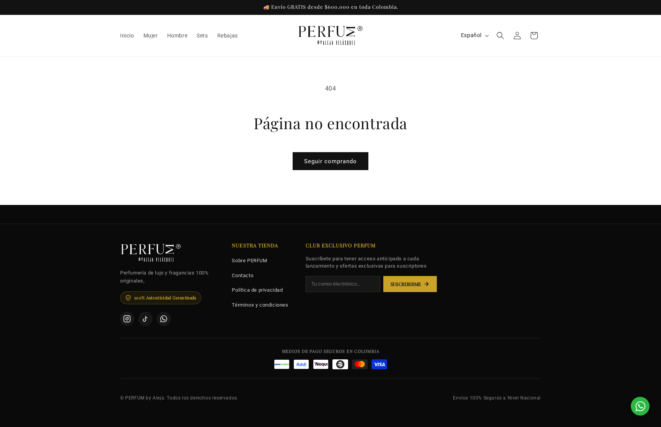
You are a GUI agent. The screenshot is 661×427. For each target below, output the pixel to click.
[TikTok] (145, 319)
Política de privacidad (257, 290)
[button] (500, 35)
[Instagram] (127, 319)
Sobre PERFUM (249, 260)
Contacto (242, 275)
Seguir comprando (330, 161)
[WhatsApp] (164, 319)
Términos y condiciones (260, 305)
